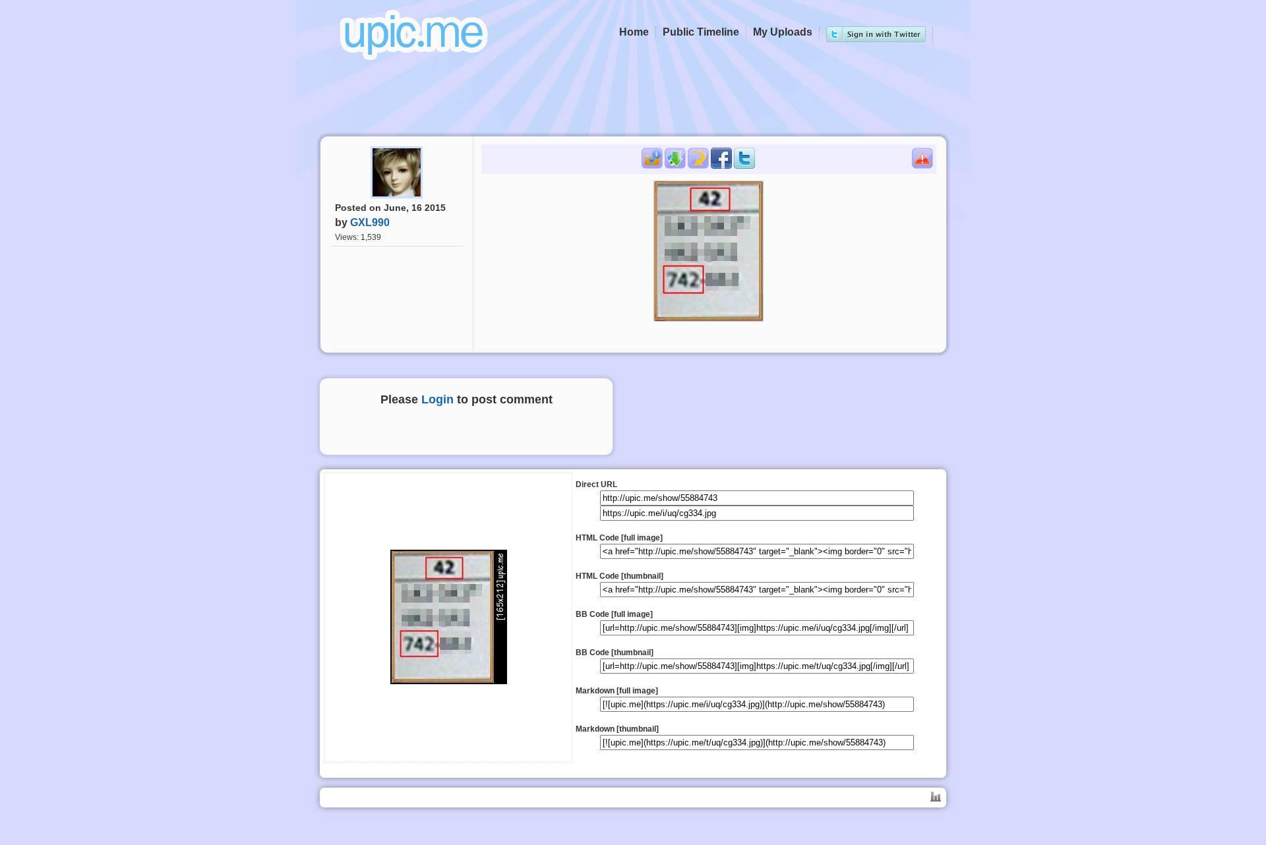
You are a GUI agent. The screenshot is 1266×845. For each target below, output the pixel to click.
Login (437, 399)
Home (634, 32)
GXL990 (370, 222)
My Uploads (782, 32)
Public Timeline (701, 32)
